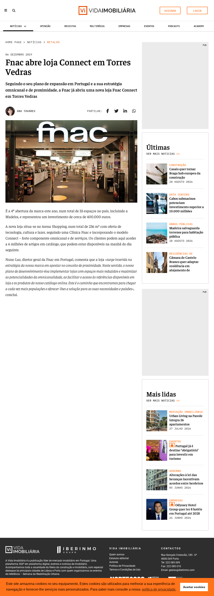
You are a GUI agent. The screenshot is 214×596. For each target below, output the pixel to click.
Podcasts (174, 26)
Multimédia (97, 26)
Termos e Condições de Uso (124, 569)
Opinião (45, 26)
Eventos (149, 26)
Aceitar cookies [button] (194, 587)
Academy (199, 26)
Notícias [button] (16, 26)
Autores (113, 562)
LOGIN (197, 11)
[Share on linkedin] (125, 111)
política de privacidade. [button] (159, 589)
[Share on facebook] (107, 111)
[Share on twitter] (116, 111)
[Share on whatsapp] (134, 111)
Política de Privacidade (122, 565)
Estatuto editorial (119, 558)
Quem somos (116, 554)
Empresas (124, 26)
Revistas (70, 26)
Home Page (13, 42)
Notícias (34, 42)
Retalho (53, 42)
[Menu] (5, 11)
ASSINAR (170, 11)
